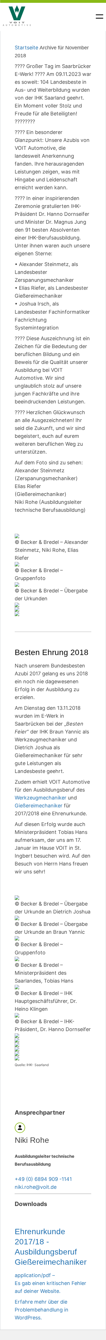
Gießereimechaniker (38, 806)
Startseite (26, 47)
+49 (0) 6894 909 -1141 (43, 1179)
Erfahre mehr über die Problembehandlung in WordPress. (41, 1310)
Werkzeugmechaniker (40, 798)
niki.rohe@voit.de (36, 1187)
